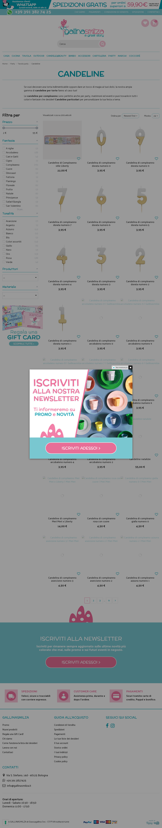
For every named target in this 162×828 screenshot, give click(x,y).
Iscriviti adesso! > (81, 448)
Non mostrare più (122, 367)
